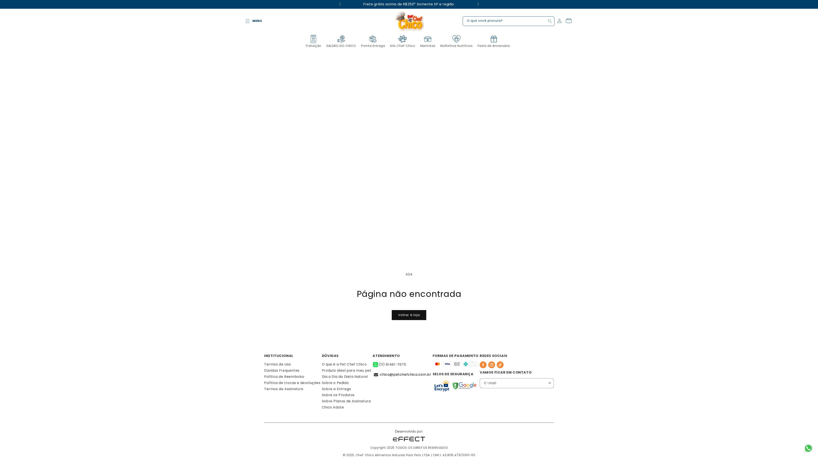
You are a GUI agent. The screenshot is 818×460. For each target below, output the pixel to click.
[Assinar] (549, 383)
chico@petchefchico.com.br (405, 374)
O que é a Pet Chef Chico (344, 364)
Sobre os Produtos (338, 394)
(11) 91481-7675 (392, 364)
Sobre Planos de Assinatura (346, 401)
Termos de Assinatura (283, 389)
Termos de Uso (277, 364)
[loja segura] (465, 387)
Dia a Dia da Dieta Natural (345, 376)
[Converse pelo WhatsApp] (808, 452)
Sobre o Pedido (335, 382)
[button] (247, 21)
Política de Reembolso (284, 376)
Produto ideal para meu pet (347, 370)
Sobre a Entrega (336, 389)
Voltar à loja (409, 315)
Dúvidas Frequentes (282, 370)
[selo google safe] (442, 387)
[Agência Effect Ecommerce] (409, 441)
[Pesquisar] (549, 21)
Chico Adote (333, 407)
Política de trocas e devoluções (292, 382)
